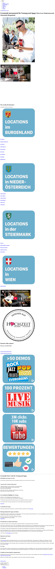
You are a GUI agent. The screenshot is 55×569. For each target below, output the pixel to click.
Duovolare (31, 508)
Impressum (4, 567)
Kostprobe (2, 503)
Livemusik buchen (6, 3)
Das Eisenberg (2, 144)
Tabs (3, 7)
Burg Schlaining (2, 154)
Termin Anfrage (3, 561)
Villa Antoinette (2, 204)
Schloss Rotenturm (3, 146)
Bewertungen (5, 4)
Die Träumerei (2, 139)
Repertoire (4, 6)
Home (4, 2)
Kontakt (4, 8)
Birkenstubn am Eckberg (3, 247)
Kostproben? (2, 518)
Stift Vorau (1, 243)
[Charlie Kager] (4, 10)
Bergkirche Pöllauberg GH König (5, 245)
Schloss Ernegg (2, 202)
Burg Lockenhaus (2, 149)
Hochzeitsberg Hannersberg (4, 141)
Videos (4, 5)
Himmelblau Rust (2, 159)
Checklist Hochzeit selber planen (6, 353)
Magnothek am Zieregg (3, 249)
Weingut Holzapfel (2, 200)
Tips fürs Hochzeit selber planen (5, 351)
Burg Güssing (2, 151)
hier (7, 544)
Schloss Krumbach (3, 193)
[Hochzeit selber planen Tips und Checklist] (19, 341)
